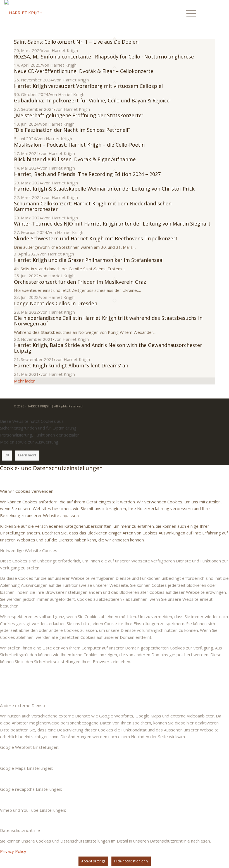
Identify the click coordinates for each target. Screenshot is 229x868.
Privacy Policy (13, 851)
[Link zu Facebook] (212, 12)
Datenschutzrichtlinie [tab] (20, 830)
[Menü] (188, 12)
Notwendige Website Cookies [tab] (28, 550)
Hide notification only (131, 861)
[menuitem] (188, 12)
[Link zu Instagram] (220, 12)
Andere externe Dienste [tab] (23, 705)
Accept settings (93, 861)
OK (6, 455)
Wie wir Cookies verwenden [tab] (26, 491)
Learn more (27, 455)
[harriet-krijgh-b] (23, 12)
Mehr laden (24, 381)
